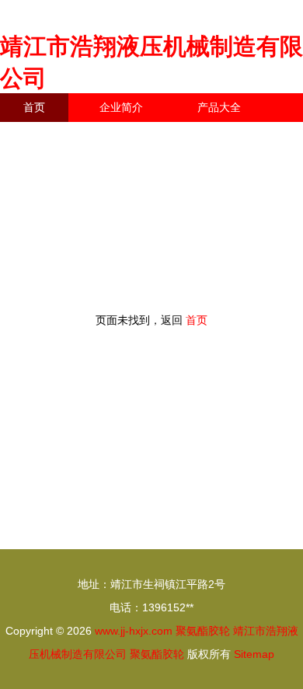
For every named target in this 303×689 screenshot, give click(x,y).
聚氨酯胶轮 (203, 631)
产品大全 (219, 107)
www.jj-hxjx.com (133, 631)
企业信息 (143, 136)
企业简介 (121, 107)
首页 (34, 107)
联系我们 (45, 136)
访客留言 (241, 136)
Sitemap (254, 654)
